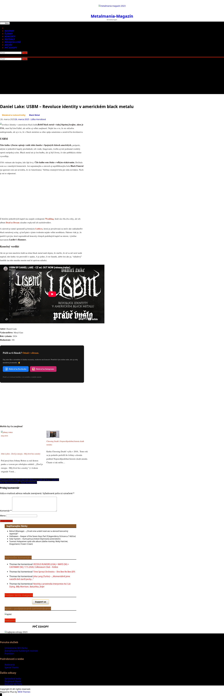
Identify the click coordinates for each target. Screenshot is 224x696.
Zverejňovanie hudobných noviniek (21, 650)
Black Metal (34, 115)
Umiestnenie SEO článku (16, 648)
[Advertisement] (112, 77)
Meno (3, 515)
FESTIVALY (10, 39)
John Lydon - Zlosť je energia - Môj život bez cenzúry (20, 453)
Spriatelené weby (13, 678)
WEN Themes (24, 692)
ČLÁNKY (9, 33)
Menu (7, 23)
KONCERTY (10, 36)
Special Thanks (12, 667)
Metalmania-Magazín (112, 16)
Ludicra (39, 228)
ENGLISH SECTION (13, 684)
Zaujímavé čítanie (13, 681)
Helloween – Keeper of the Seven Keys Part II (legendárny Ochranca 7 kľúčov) (42, 536)
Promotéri (9, 653)
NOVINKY (9, 31)
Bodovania (10, 664)
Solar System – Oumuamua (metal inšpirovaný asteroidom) (34, 539)
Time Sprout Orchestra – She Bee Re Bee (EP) (54, 571)
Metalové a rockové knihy (13, 115)
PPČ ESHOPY (11, 47)
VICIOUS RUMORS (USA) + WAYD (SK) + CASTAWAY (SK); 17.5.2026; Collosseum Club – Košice (39, 565)
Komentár (6, 510)
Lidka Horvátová (38, 119)
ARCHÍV (8, 45)
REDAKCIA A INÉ (13, 42)
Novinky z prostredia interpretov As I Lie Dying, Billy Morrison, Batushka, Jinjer (40, 585)
